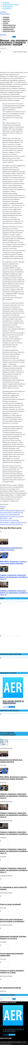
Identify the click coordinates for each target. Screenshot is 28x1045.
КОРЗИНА (6, 2)
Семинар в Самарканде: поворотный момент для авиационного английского (14, 833)
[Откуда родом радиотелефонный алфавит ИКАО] (4, 950)
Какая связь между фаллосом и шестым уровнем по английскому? (12, 920)
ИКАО (10, 512)
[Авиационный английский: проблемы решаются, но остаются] (4, 933)
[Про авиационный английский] (4, 984)
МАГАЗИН (6, 19)
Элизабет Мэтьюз (17, 512)
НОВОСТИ (6, 21)
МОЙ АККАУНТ (8, 6)
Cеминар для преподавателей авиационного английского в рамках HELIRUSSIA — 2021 (12, 516)
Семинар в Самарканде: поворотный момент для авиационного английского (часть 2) (14, 851)
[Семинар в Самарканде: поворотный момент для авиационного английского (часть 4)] (4, 809)
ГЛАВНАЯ (6, 17)
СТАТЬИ (5, 23)
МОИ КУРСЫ (7, 8)
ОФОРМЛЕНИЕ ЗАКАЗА (11, 4)
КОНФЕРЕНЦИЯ (8, 29)
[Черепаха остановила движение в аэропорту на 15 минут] (4, 967)
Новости (3, 506)
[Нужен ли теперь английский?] (4, 900)
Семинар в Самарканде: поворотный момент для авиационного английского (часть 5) (14, 577)
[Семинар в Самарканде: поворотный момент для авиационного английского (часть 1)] (4, 864)
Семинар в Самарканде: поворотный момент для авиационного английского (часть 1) (14, 870)
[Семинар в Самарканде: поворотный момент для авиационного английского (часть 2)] (4, 845)
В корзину (11, 707)
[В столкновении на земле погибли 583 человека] (4, 883)
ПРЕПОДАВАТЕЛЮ (9, 25)
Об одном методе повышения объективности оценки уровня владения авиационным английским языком (13, 522)
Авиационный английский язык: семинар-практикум (11, 549)
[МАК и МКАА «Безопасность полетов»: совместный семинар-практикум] (4, 773)
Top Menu (3, 12)
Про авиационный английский (10, 988)
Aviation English (5, 510)
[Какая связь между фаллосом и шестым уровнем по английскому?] (4, 916)
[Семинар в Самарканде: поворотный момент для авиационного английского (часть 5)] (4, 790)
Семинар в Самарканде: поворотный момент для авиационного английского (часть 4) (14, 593)
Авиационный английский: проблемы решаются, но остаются (13, 937)
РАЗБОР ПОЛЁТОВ (9, 27)
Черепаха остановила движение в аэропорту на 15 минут (12, 971)
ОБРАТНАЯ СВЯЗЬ (9, 31)
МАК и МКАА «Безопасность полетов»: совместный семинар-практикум (13, 562)
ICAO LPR (12, 510)
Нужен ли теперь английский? (10, 904)
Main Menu (3, 34)
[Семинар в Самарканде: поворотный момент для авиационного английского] (4, 828)
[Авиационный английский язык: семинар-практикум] (4, 756)
